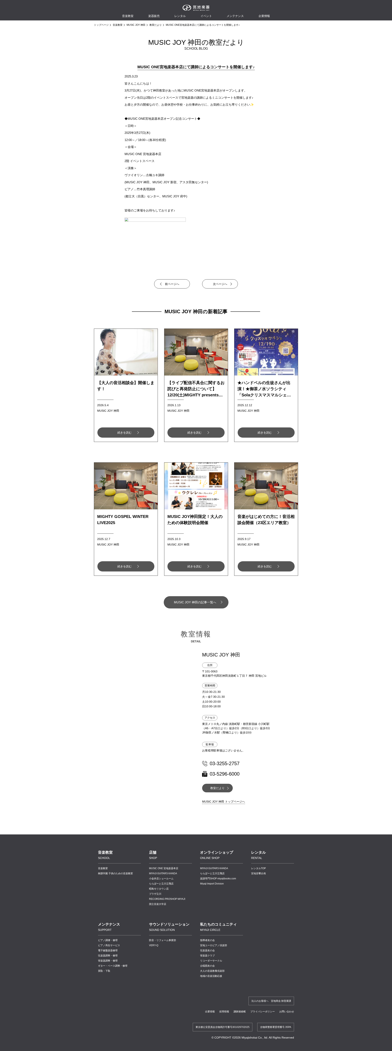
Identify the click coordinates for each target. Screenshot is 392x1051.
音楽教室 (117, 24)
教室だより (155, 24)
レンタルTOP (258, 868)
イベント (206, 16)
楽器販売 (154, 16)
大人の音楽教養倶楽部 (212, 970)
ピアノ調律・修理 (108, 940)
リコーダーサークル (211, 960)
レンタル (180, 16)
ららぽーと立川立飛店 (161, 883)
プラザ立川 (155, 893)
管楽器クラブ (207, 955)
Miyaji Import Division (212, 883)
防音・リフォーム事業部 (162, 940)
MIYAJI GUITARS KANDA (163, 873)
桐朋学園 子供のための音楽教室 (115, 873)
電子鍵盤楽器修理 (108, 950)
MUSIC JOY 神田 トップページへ (223, 801)
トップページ (101, 24)
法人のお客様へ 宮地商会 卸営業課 (271, 1001)
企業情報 (210, 1011)
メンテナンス (235, 16)
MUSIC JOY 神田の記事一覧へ (195, 602)
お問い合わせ (286, 1011)
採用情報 (224, 1011)
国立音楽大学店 (157, 904)
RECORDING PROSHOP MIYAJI (167, 899)
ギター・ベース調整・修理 (112, 965)
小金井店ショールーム (161, 878)
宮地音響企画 (258, 873)
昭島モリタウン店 (159, 888)
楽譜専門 (218, 878)
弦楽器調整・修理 (108, 955)
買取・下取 (104, 970)
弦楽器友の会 (207, 950)
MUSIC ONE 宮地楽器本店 (163, 868)
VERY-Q (153, 945)
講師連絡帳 (240, 1011)
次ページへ (220, 284)
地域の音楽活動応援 (211, 976)
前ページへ (172, 284)
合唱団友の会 (207, 965)
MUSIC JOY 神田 (136, 24)
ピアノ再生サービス (109, 945)
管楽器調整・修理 (108, 960)
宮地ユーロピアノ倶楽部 (213, 945)
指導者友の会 (207, 940)
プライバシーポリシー (262, 1011)
